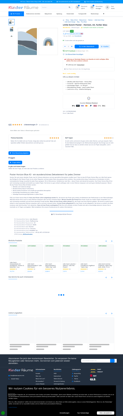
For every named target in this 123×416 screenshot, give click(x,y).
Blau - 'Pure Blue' (82, 22)
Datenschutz (57, 376)
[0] (77, 7)
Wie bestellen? (40, 381)
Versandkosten (78, 36)
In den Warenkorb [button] (87, 46)
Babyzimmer (83, 20)
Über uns (38, 376)
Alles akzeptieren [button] (105, 413)
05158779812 (15, 379)
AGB (55, 374)
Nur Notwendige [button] (83, 413)
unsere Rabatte (40, 384)
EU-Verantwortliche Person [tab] (62, 214)
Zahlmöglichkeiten (59, 384)
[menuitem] (16, 13)
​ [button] (112, 361)
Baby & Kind (74, 20)
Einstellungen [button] (64, 413)
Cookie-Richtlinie (13, 407)
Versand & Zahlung (59, 381)
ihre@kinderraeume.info (17, 376)
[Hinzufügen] (72, 46)
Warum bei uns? (40, 379)
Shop (67, 20)
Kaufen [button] (106, 46)
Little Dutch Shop (99, 20)
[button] (76, 34)
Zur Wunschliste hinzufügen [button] (74, 54)
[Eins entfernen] (65, 46)
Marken (90, 20)
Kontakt (38, 374)
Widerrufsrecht (58, 379)
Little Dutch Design (70, 22)
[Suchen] (69, 7)
